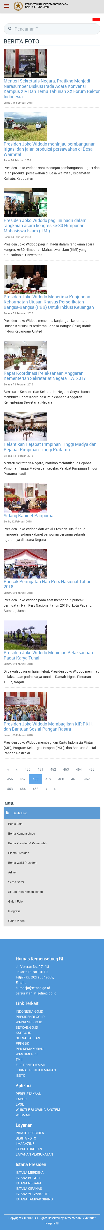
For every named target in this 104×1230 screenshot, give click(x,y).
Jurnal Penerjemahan (36, 1070)
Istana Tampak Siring (34, 1199)
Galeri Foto (15, 901)
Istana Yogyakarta (33, 1193)
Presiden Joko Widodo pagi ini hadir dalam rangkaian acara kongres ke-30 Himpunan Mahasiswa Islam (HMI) (45, 225)
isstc (20, 1075)
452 (53, 769)
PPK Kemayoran (30, 1048)
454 (79, 769)
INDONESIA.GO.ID (29, 1011)
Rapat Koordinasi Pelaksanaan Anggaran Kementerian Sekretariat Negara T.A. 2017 (45, 375)
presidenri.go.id (30, 1016)
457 (23, 779)
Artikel (12, 872)
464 (23, 788)
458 (35, 779)
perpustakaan (28, 1093)
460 (61, 779)
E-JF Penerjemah (30, 1064)
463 (10, 788)
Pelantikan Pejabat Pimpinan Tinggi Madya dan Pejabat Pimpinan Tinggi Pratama (50, 446)
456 (10, 779)
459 (48, 779)
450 (27, 769)
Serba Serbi (16, 882)
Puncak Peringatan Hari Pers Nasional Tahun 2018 (47, 584)
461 (74, 779)
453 (66, 769)
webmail (23, 1115)
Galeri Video (16, 921)
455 (92, 769)
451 (40, 769)
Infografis (14, 911)
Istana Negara (28, 1183)
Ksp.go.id (23, 1032)
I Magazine (25, 1143)
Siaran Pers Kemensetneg (25, 892)
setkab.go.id (27, 1027)
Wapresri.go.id (29, 1022)
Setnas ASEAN (28, 1038)
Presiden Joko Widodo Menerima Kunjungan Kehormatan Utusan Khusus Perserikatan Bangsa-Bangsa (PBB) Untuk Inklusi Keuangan (49, 302)
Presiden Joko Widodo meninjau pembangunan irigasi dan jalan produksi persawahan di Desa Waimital (50, 149)
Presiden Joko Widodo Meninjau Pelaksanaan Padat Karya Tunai (48, 655)
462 (87, 779)
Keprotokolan (29, 1149)
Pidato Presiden (18, 853)
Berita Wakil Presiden (22, 862)
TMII (19, 1059)
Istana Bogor (28, 1177)
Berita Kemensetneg (21, 833)
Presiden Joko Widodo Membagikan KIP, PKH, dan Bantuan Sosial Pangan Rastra (48, 726)
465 (35, 788)
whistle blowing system (38, 1109)
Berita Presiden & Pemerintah (27, 843)
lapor (21, 1099)
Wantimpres (26, 1054)
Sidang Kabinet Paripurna (28, 515)
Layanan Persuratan (34, 1154)
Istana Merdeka (30, 1172)
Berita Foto (15, 824)
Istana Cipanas (29, 1188)
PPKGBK (22, 1043)
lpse (20, 1104)
